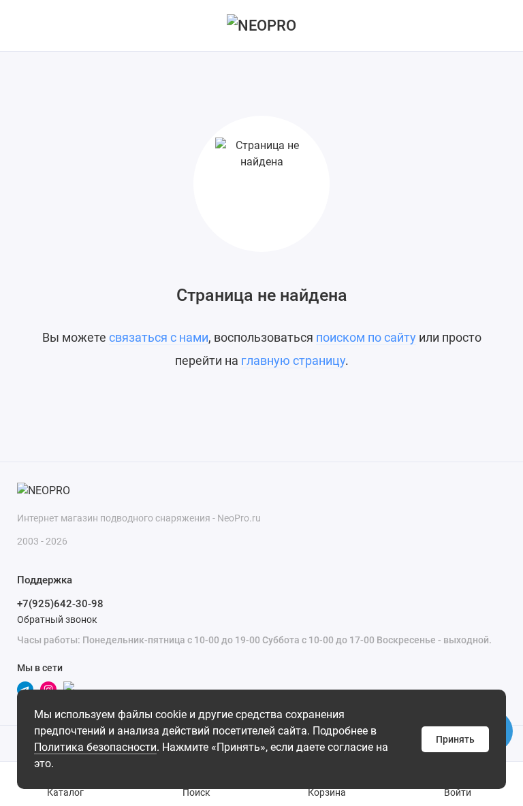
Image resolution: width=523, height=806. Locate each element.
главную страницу (293, 360)
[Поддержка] (497, 25)
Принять (455, 739)
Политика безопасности (95, 747)
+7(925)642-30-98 (60, 604)
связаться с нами (158, 337)
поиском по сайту (366, 337)
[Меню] (25, 25)
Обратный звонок (57, 619)
